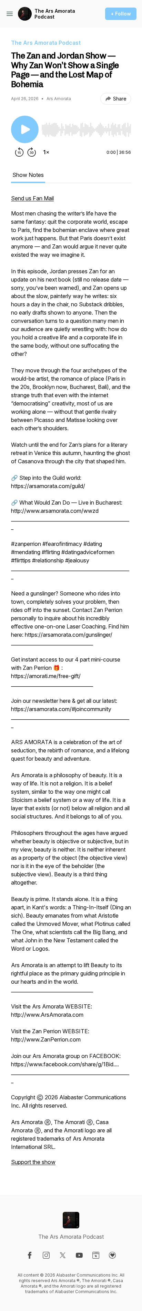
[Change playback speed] (46, 152)
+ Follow (121, 14)
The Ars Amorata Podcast (54, 14)
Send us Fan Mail (32, 198)
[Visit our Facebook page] (29, 1255)
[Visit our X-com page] (62, 1255)
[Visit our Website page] (95, 1255)
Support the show (33, 1162)
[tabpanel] (71, 683)
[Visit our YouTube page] (79, 1255)
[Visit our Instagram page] (46, 1255)
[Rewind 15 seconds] (19, 152)
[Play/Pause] (25, 129)
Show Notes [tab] (28, 174)
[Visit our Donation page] (112, 1255)
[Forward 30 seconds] (32, 152)
